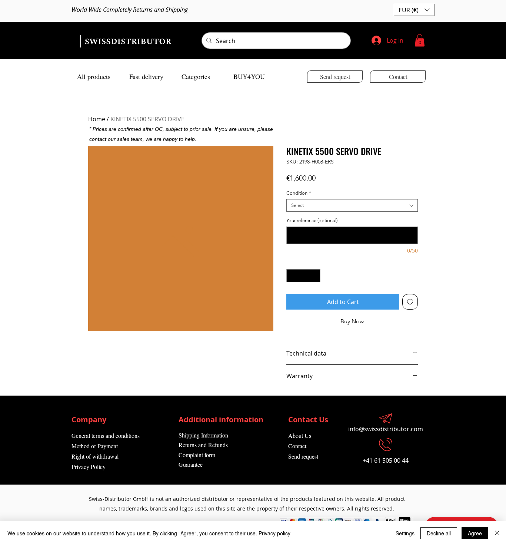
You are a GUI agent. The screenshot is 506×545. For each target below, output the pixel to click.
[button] (414, 10)
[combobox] (352, 205)
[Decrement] (291, 276)
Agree (475, 533)
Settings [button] (405, 533)
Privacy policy (274, 533)
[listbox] (414, 10)
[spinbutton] (303, 276)
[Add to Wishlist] (410, 302)
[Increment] (315, 276)
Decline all (439, 533)
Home (96, 119)
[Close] (497, 533)
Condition (298, 193)
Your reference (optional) (311, 220)
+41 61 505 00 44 (386, 460)
